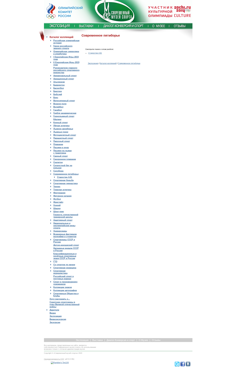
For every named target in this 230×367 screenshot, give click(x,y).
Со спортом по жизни (64, 264)
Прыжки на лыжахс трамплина (62, 151)
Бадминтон (59, 85)
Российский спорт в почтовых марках (63, 277)
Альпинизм (59, 82)
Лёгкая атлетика (61, 125)
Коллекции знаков (62, 287)
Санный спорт (60, 156)
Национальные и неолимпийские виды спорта (64, 225)
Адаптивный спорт (62, 220)
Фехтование (59, 193)
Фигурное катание (62, 196)
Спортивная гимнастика (65, 183)
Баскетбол (58, 88)
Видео (53, 313)
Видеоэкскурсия (58, 319)
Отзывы (156, 340)
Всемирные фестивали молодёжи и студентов (65, 235)
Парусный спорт (61, 141)
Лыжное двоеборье (63, 129)
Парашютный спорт (63, 138)
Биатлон (57, 91)
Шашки (57, 208)
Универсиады (60, 231)
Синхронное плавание (64, 159)
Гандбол (57, 110)
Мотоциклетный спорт (64, 135)
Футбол (57, 199)
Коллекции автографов (65, 290)
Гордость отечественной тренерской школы (65, 215)
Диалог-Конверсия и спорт (121, 340)
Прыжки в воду (61, 147)
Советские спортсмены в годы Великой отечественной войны (64, 304)
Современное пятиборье (66, 174)
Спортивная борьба (63, 180)
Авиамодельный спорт (65, 75)
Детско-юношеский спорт (66, 245)
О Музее (143, 340)
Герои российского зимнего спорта (62, 47)
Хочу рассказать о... (60, 299)
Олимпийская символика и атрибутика (66, 52)
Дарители (54, 310)
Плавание (58, 144)
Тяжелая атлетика (62, 189)
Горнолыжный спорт (63, 116)
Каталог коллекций (108, 63)
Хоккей (57, 205)
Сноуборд (58, 171)
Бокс (55, 97)
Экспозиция (56, 316)
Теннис (56, 186)
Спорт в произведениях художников (65, 283)
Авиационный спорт (63, 79)
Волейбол (58, 107)
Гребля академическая (64, 113)
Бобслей (57, 94)
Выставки (97, 340)
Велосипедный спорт (64, 100)
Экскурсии (55, 322)
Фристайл (58, 202)
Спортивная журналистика (60, 272)
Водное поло (59, 104)
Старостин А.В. (64, 177)
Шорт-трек (58, 211)
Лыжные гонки (60, 132)
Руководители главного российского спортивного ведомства (66, 70)
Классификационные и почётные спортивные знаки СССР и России (65, 256)
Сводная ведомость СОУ (54, 359)
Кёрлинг (57, 119)
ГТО (55, 261)
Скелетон (58, 162)
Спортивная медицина (64, 268)
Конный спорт (60, 122)
